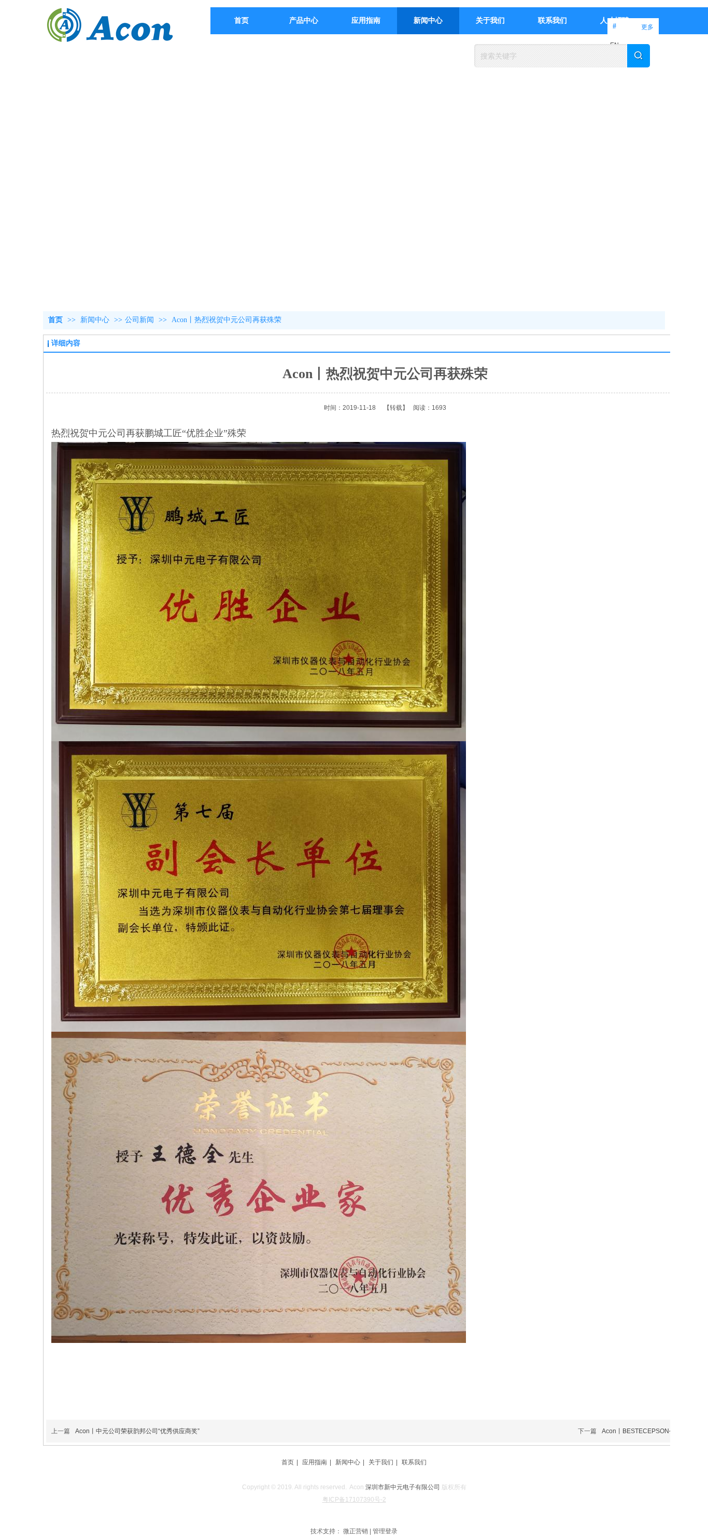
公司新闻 (139, 320)
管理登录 (385, 1531)
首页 (55, 320)
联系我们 (414, 1462)
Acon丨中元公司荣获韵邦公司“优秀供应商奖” (137, 1431)
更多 (647, 27)
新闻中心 (95, 320)
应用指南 (314, 1462)
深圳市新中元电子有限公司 (402, 1487)
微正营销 (355, 1531)
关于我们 (381, 1462)
